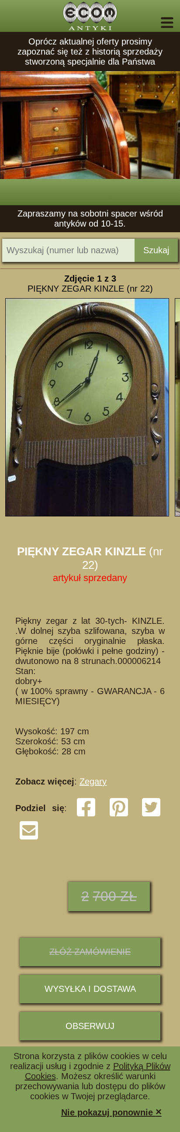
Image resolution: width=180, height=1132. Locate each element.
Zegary (93, 781)
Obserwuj (90, 1026)
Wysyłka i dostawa (90, 989)
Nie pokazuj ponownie (111, 1112)
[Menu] (155, 22)
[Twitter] (151, 814)
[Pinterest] (118, 814)
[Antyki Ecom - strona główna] (90, 16)
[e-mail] (28, 838)
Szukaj (156, 250)
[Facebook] (86, 814)
